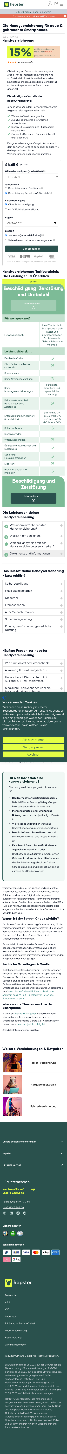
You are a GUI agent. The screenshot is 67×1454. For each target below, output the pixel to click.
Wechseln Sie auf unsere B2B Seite (13, 1190)
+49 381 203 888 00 (13, 1207)
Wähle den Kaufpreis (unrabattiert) (24, 171)
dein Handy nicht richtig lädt (31, 1024)
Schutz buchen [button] (31, 248)
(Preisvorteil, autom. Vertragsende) (30, 240)
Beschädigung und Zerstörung (24, 188)
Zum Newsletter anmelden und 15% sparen (33, 16)
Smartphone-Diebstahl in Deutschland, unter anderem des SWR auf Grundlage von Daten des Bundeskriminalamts (28, 995)
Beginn (9, 217)
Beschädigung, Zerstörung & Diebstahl (28, 193)
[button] (44, 171)
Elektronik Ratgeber (25, 1013)
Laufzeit (9, 230)
